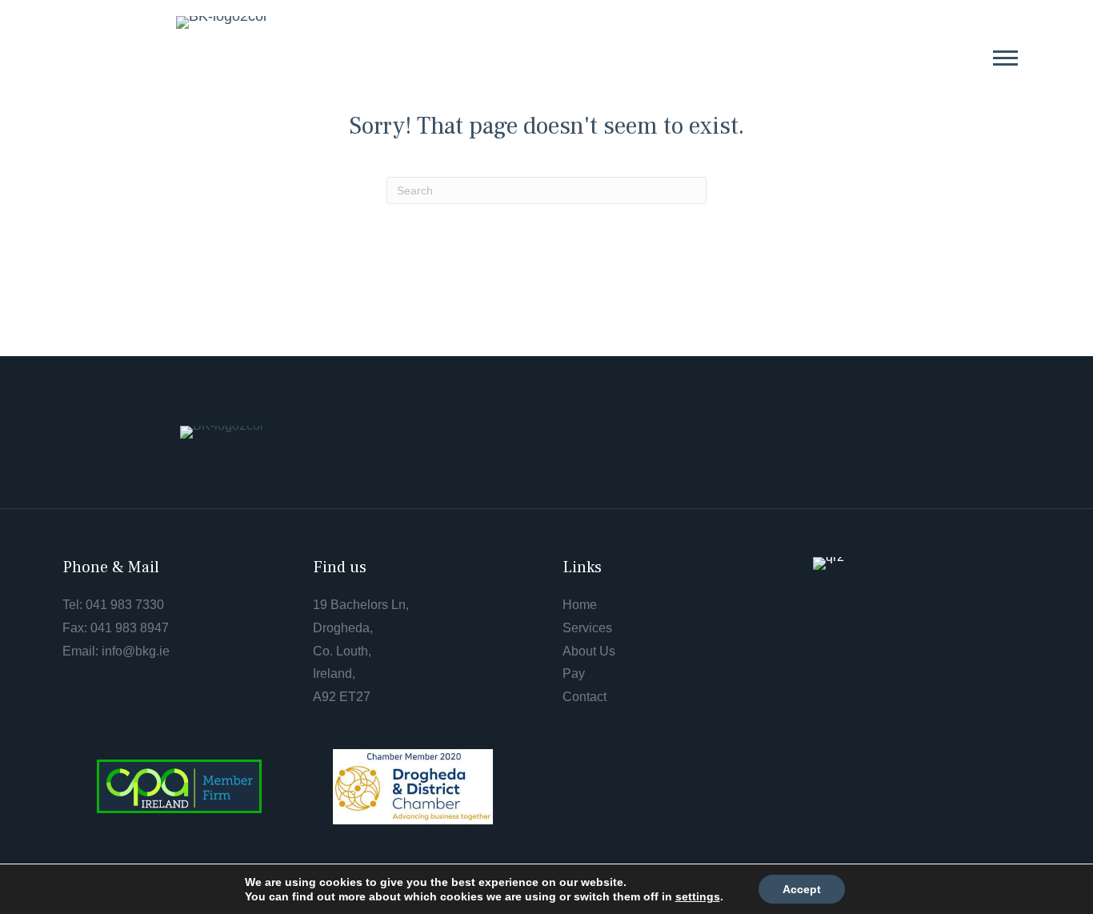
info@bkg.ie (136, 651)
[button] (1005, 57)
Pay (574, 673)
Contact (585, 697)
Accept (802, 889)
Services (587, 628)
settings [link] (697, 896)
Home (580, 604)
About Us (589, 651)
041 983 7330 (125, 604)
